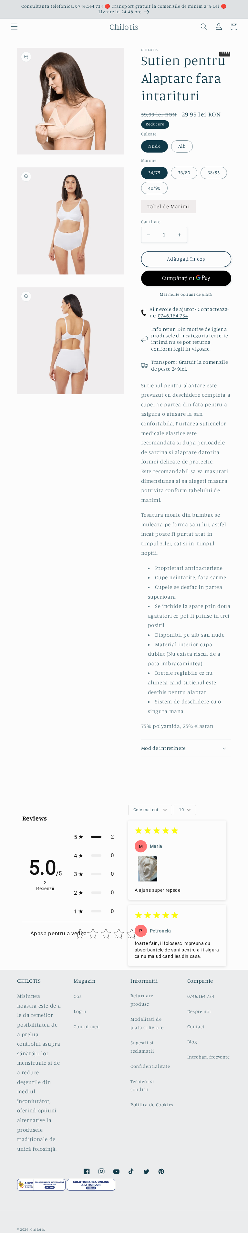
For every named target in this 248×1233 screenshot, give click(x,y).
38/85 (214, 172)
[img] (157, 831)
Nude (154, 146)
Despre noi (199, 1011)
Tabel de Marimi (168, 206)
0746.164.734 (173, 316)
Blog (192, 1041)
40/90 (154, 188)
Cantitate (150, 221)
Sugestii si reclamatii (142, 1047)
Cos (77, 996)
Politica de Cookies (151, 1104)
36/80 (184, 172)
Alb (182, 146)
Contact (195, 1026)
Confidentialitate (150, 1066)
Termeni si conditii (142, 1085)
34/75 (154, 172)
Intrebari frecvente (208, 1056)
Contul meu (87, 1026)
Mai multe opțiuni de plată (186, 294)
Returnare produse (141, 1000)
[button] (14, 26)
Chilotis (37, 1229)
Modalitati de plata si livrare (147, 1023)
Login (80, 1011)
